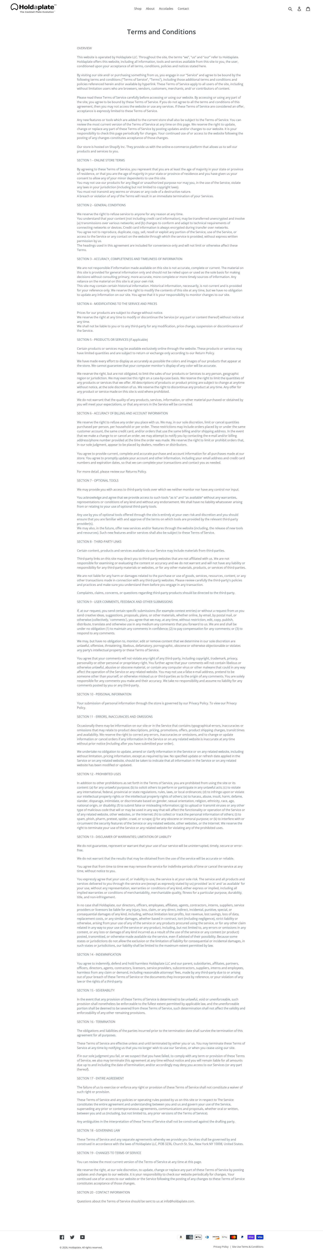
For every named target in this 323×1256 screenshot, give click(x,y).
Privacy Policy (221, 1246)
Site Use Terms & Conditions (247, 1246)
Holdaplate (75, 1247)
